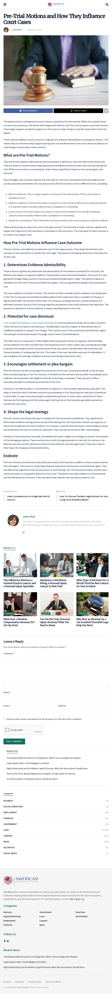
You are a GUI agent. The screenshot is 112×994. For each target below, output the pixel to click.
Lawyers (9, 574)
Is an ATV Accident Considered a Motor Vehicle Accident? (32, 779)
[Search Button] (107, 4)
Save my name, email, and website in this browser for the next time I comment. (44, 719)
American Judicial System (19, 987)
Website (62, 705)
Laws (6, 830)
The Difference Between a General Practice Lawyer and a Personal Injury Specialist (20, 583)
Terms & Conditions (53, 982)
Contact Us (19, 982)
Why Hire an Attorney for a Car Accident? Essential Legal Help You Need (92, 622)
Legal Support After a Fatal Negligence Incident (28, 763)
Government (10, 824)
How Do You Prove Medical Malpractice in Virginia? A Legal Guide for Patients (41, 773)
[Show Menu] (5, 4)
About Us (7, 982)
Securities (9, 847)
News (6, 841)
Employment (10, 812)
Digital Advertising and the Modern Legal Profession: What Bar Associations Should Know (47, 768)
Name (7, 692)
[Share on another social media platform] (106, 110)
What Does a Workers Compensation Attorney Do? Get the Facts (19, 622)
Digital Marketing (13, 806)
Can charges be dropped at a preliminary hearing (29, 322)
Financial (9, 818)
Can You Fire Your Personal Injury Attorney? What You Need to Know (55, 622)
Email (7, 705)
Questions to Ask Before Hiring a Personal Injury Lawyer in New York (53, 583)
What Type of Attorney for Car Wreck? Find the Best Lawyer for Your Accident (93, 583)
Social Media (10, 853)
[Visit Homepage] (56, 4)
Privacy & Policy (34, 982)
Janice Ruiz (17, 29)
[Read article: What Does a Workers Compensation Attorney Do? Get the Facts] (20, 604)
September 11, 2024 (34, 29)
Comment (9, 653)
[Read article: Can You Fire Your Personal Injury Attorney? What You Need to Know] (57, 604)
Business (8, 800)
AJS (47, 987)
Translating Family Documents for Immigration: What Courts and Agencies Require (44, 758)
